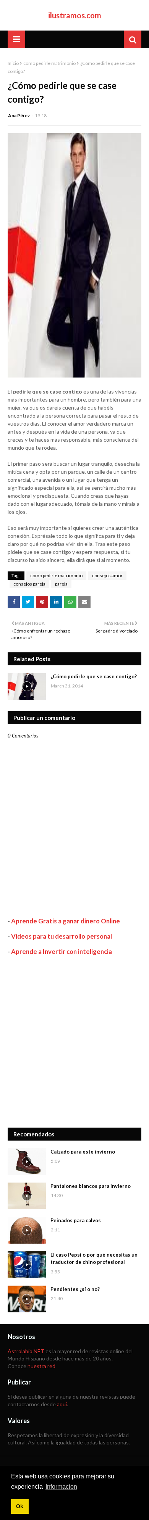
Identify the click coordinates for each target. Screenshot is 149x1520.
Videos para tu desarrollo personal (61, 936)
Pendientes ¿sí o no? (75, 1289)
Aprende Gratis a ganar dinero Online (65, 921)
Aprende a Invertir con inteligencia (61, 951)
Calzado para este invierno (82, 1152)
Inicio (13, 63)
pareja (61, 584)
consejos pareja (29, 584)
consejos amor (107, 575)
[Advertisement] (74, 1041)
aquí (62, 1404)
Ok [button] (19, 1506)
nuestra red (41, 1366)
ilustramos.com (74, 15)
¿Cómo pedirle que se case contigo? (93, 676)
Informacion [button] (61, 1486)
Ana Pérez (19, 115)
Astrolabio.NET (26, 1351)
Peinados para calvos (75, 1220)
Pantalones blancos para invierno (90, 1186)
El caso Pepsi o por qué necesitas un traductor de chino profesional (94, 1258)
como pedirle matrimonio (49, 63)
